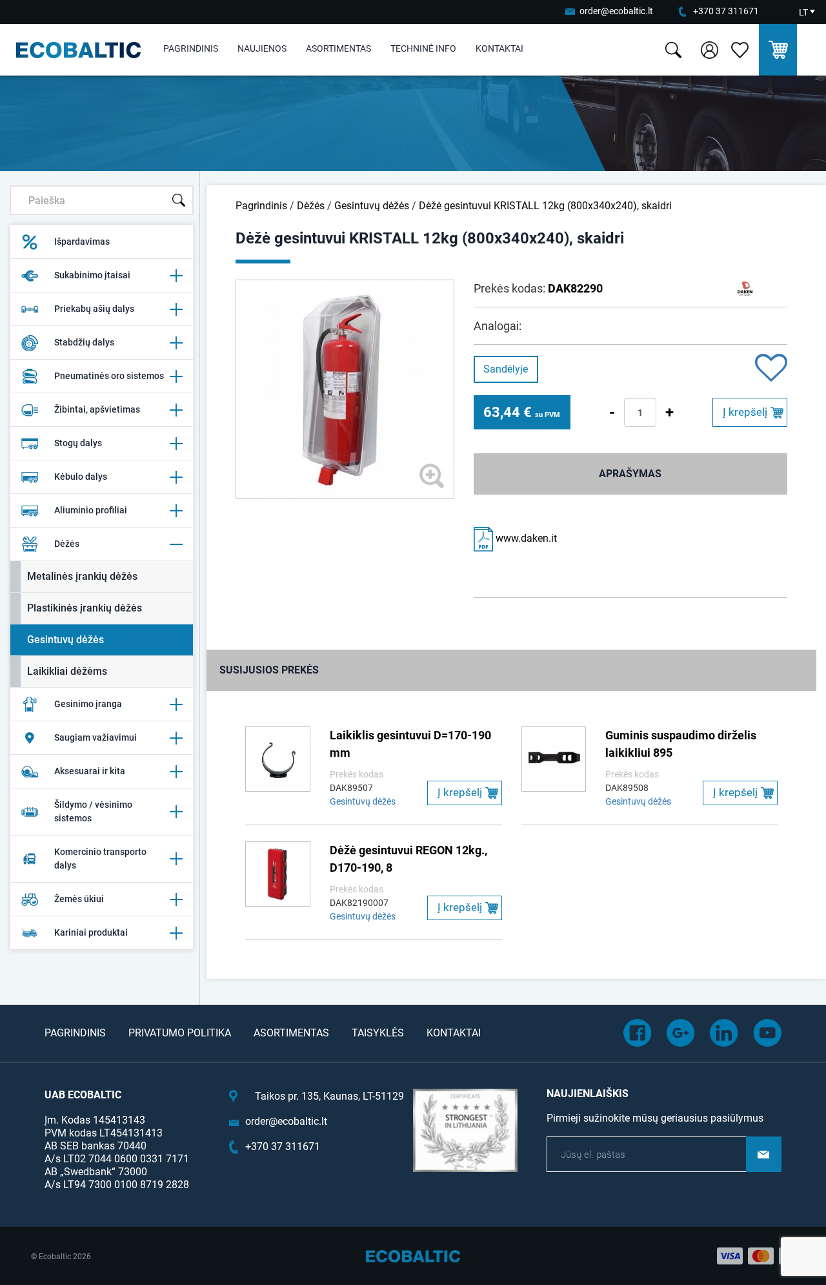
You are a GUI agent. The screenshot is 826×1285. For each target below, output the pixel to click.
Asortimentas (338, 48)
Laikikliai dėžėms (67, 671)
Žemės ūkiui (79, 899)
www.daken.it (525, 538)
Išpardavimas (82, 241)
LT (803, 12)
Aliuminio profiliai (90, 510)
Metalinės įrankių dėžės (82, 576)
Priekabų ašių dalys (94, 308)
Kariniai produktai (91, 932)
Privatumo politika (179, 1033)
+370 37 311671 (726, 11)
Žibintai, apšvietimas (97, 409)
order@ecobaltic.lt (616, 11)
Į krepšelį (745, 412)
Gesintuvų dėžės (65, 639)
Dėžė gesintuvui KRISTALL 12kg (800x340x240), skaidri (545, 206)
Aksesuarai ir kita (89, 771)
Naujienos (262, 48)
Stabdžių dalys (84, 342)
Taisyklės (378, 1033)
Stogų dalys (78, 443)
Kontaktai (499, 48)
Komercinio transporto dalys (100, 858)
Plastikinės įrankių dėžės (84, 608)
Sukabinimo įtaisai (92, 275)
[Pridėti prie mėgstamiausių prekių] (771, 369)
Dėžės (66, 544)
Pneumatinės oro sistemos (109, 376)
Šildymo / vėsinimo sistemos (93, 811)
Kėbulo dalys (80, 476)
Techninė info (423, 48)
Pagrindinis (190, 48)
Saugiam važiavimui (95, 737)
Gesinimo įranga (88, 704)
